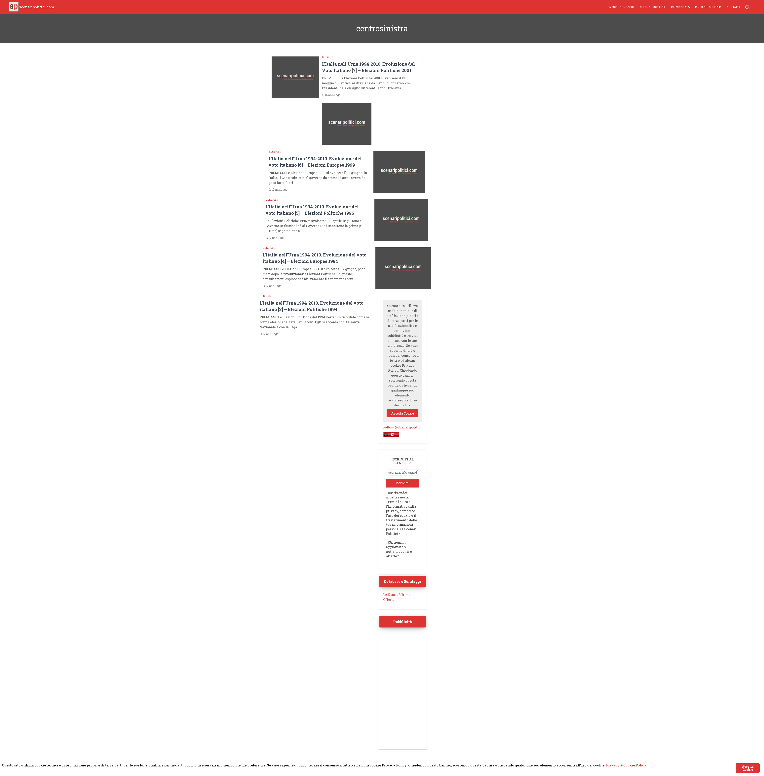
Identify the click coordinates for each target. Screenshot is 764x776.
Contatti (733, 7)
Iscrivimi (402, 483)
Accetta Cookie (402, 413)
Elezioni (328, 57)
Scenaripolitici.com (36, 7)
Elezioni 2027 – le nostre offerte (696, 7)
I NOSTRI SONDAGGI (621, 7)
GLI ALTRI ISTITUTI (652, 7)
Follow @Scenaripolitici (402, 427)
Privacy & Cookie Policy (626, 765)
